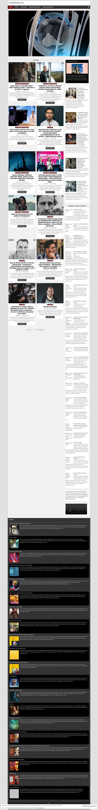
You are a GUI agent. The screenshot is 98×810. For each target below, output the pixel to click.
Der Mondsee (69, 81)
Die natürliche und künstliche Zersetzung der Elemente (22, 593)
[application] (77, 511)
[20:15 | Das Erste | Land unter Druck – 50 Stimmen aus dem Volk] (69, 259)
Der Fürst (12, 662)
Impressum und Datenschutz (48, 7)
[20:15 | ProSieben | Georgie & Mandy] (69, 309)
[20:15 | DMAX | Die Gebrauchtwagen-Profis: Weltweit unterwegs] (69, 243)
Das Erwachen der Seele (15, 676)
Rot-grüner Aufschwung (50, 307)
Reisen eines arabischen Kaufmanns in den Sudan (21, 551)
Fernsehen (19, 83)
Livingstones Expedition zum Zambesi (18, 690)
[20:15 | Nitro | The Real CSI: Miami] (69, 276)
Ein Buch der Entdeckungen (16, 565)
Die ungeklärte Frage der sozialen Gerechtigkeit (20, 801)
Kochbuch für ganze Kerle (15, 579)
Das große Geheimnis (14, 746)
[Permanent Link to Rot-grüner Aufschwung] (50, 293)
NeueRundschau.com (16, 3)
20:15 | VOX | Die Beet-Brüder (80, 399)
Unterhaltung (25, 83)
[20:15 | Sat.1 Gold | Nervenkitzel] (69, 355)
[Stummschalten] (84, 516)
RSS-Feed (18, 91)
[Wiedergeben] (67, 516)
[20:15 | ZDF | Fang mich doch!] (69, 420)
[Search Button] (88, 7)
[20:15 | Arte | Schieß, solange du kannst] (69, 231)
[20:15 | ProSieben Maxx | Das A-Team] (69, 292)
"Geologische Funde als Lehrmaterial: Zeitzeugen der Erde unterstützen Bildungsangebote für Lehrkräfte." (83, 116)
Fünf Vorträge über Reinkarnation (17, 537)
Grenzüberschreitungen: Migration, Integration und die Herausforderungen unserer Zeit (29, 704)
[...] (77, 77)
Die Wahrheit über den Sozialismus (17, 607)
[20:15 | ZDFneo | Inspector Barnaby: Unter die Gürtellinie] (69, 431)
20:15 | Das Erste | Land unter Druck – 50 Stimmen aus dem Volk (80, 254)
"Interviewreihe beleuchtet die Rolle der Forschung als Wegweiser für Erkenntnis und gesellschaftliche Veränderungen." (82, 94)
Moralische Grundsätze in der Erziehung (19, 621)
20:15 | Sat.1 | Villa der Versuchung (81, 358)
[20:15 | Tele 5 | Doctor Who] (69, 391)
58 (35, 329)
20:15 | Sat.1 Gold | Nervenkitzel (81, 349)
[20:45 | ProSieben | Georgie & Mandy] (69, 480)
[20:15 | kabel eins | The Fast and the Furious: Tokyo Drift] (69, 441)
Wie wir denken (13, 635)
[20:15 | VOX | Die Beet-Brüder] (69, 405)
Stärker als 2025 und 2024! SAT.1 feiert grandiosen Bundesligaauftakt (22, 215)
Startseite (11, 7)
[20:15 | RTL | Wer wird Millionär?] (69, 341)
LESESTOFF (16, 7)
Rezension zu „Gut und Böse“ (16, 787)
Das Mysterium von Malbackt (16, 760)
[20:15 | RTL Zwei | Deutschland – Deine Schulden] (69, 325)
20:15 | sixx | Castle (78, 444)
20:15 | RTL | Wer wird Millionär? (81, 334)
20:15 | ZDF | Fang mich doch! (80, 413)
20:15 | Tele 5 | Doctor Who (79, 384)
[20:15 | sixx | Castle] (69, 450)
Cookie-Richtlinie (40, 807)
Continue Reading (22, 100)
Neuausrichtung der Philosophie (17, 774)
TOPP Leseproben (24, 7)
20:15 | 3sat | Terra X (78, 210)
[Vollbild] (87, 516)
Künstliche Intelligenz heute (16, 649)
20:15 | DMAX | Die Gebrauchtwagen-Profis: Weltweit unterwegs (79, 238)
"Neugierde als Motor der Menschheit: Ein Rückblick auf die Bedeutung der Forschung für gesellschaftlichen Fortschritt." (83, 164)
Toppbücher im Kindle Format (34, 7)
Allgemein (51, 127)
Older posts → (41, 329)
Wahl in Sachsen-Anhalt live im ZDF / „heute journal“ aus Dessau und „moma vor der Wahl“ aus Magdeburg (22, 131)
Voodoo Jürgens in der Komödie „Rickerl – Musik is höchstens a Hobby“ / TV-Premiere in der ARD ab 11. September (22, 87)
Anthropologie (13, 732)
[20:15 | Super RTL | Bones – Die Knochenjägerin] (69, 380)
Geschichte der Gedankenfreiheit (17, 718)
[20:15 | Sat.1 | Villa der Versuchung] (69, 364)
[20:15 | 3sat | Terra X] (69, 217)
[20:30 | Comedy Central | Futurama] (69, 464)
